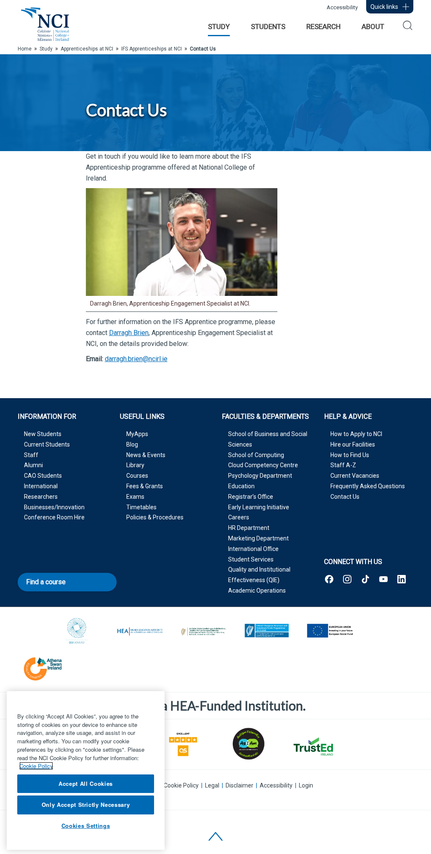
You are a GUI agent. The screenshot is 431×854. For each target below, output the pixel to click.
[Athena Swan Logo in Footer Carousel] (43, 667)
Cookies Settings (85, 826)
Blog (132, 444)
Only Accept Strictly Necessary (86, 805)
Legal (212, 785)
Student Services (251, 559)
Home (25, 49)
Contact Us (344, 496)
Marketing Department (258, 538)
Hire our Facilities (352, 444)
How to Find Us (349, 455)
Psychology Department (260, 475)
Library (135, 465)
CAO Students (43, 475)
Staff (31, 455)
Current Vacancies (354, 475)
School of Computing (256, 455)
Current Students (47, 444)
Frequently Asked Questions (367, 486)
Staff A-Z (343, 465)
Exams (135, 496)
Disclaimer (239, 785)
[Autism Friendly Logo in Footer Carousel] (248, 743)
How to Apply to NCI (356, 434)
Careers (238, 517)
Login (306, 785)
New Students (42, 434)
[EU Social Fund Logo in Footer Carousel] (329, 631)
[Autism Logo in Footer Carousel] (312, 746)
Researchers (41, 496)
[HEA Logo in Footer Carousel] (140, 631)
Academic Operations (257, 590)
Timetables (141, 507)
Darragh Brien (129, 333)
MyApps (137, 434)
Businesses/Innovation (54, 507)
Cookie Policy (181, 785)
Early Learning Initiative (258, 507)
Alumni (33, 465)
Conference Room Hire (54, 517)
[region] (86, 770)
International (41, 486)
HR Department (248, 527)
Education (241, 486)
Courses (137, 475)
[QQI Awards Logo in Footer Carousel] (77, 631)
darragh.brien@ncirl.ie (136, 359)
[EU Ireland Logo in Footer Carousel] (266, 631)
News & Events (145, 455)
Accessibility (342, 7)
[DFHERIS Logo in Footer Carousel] (203, 631)
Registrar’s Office (250, 496)
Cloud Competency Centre (263, 465)
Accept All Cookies (86, 783)
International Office (253, 548)
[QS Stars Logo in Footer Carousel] (183, 743)
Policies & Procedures (155, 517)
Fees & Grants (144, 486)
